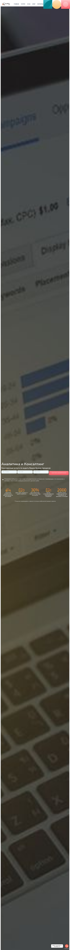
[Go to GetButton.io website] (67, 948)
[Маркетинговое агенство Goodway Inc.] (6, 3)
